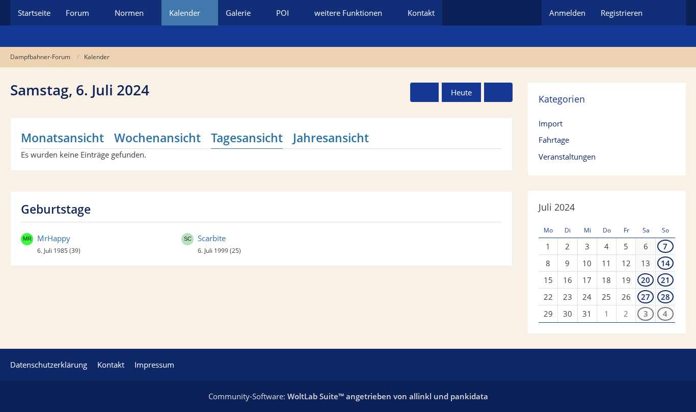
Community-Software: (348, 396)
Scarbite (212, 238)
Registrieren (622, 13)
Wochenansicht (157, 138)
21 (665, 280)
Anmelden (567, 13)
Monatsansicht (62, 138)
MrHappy (53, 238)
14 (665, 263)
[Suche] (668, 12)
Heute (461, 92)
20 (645, 280)
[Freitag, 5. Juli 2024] (424, 92)
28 (665, 297)
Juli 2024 (557, 207)
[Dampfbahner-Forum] (348, 36)
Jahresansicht (331, 138)
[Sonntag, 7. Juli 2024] (498, 92)
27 (645, 297)
